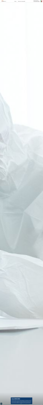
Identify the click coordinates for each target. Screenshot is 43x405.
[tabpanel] (21, 202)
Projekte (15, 1)
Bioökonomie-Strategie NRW (21, 1)
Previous (0, 202)
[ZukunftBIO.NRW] (4, 1)
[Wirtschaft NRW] (38, 1)
